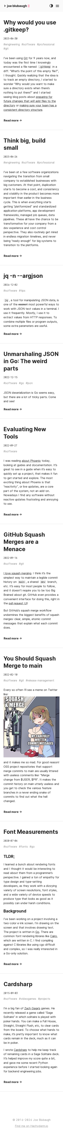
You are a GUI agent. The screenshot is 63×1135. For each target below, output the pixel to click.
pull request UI (18, 603)
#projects (44, 998)
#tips (22, 290)
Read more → (13, 120)
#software (28, 44)
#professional (45, 44)
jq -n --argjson (23, 275)
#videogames (27, 998)
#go (21, 383)
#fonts (23, 846)
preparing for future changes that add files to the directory (30, 101)
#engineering (12, 44)
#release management (40, 680)
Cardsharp (18, 984)
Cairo (53, 936)
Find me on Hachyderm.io (31, 1126)
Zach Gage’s (32, 1008)
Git (26, 58)
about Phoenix (31, 460)
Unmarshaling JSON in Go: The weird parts (31, 361)
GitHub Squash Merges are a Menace (24, 541)
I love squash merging (17, 573)
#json (29, 383)
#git (6, 48)
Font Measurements (31, 831)
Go (37, 932)
